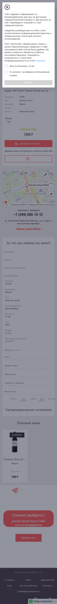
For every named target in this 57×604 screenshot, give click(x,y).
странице (40, 60)
